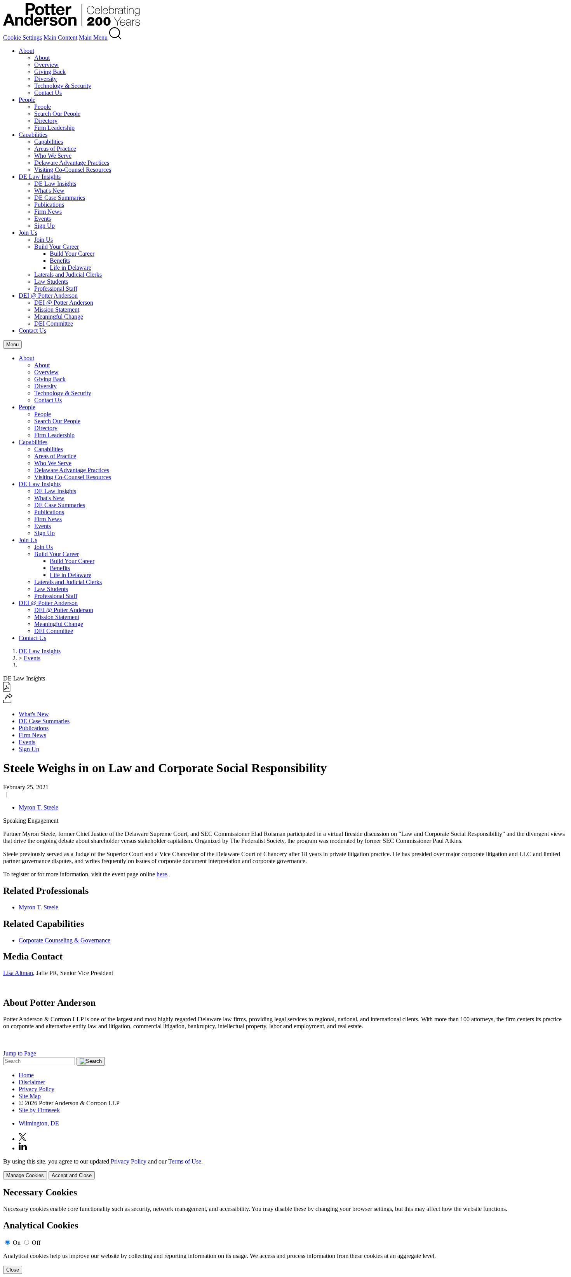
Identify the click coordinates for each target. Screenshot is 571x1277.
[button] (8, 701)
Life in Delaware (70, 267)
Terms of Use (184, 1161)
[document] (285, 1230)
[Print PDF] (6, 689)
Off (36, 1242)
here (162, 874)
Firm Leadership (54, 127)
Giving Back (50, 71)
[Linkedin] (23, 1148)
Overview (46, 64)
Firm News (48, 211)
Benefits (60, 260)
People (27, 99)
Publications (49, 204)
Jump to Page (19, 1053)
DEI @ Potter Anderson (48, 295)
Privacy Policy (36, 1089)
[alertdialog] (285, 1230)
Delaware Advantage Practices (71, 162)
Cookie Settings (22, 37)
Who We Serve (52, 155)
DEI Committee (53, 323)
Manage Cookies (25, 1175)
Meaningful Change (58, 316)
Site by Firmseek (39, 1110)
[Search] (115, 37)
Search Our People (57, 113)
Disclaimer (32, 1082)
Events (42, 218)
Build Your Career (56, 246)
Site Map (30, 1096)
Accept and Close (72, 1175)
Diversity (45, 78)
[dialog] (285, 1168)
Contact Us (48, 92)
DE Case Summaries (59, 197)
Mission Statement (56, 309)
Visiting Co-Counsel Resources (72, 169)
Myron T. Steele (38, 807)
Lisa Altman (18, 973)
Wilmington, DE (39, 1123)
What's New (49, 190)
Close (12, 1270)
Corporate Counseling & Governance (64, 940)
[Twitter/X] (22, 1139)
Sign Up (44, 225)
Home (26, 1075)
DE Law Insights (40, 176)
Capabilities (33, 134)
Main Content (60, 37)
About (26, 50)
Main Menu (93, 37)
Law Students (51, 281)
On (17, 1242)
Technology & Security (62, 85)
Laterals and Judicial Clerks (68, 274)
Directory (45, 120)
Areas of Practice (55, 148)
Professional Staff (55, 288)
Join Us (28, 232)
